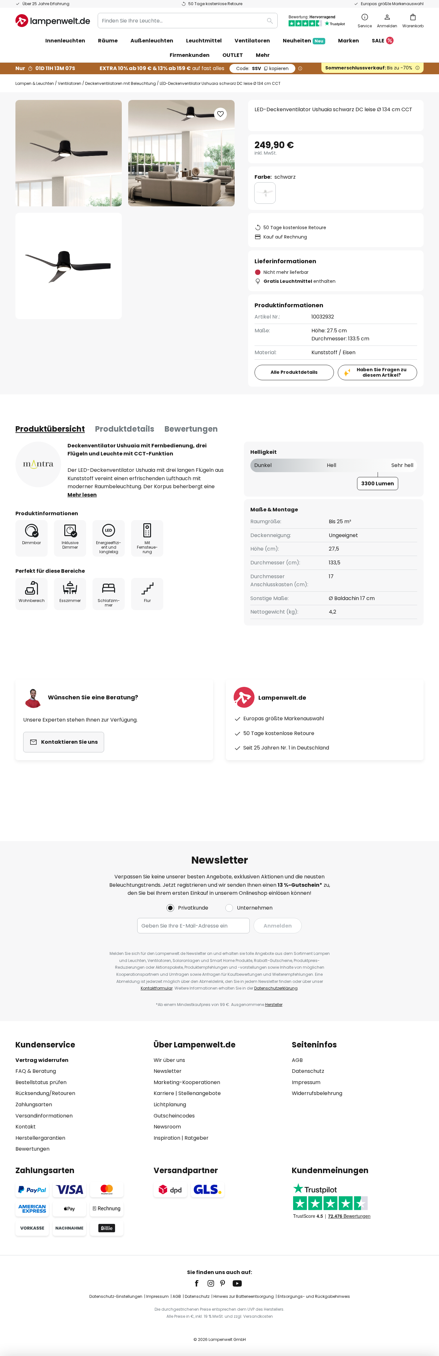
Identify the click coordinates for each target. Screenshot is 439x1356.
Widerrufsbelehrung (317, 1093)
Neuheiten (303, 40)
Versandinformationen (44, 1115)
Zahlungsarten (33, 1104)
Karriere (164, 1093)
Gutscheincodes (174, 1115)
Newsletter (168, 1071)
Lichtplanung (170, 1104)
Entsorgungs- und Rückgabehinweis (314, 1296)
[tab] (50, 429)
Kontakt (25, 1126)
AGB (297, 1060)
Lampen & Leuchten (34, 83)
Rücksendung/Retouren (45, 1093)
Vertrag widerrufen (41, 1060)
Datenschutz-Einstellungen (115, 1296)
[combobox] (187, 20)
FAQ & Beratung (35, 1071)
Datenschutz (308, 1071)
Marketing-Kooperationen (187, 1082)
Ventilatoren (69, 83)
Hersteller (273, 1004)
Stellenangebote (199, 1093)
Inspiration (167, 1138)
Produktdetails (124, 429)
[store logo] (52, 20)
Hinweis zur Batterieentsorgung (243, 1296)
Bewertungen (191, 429)
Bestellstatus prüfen (41, 1082)
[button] (68, 266)
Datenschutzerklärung (276, 988)
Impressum (306, 1082)
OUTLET (232, 55)
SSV (262, 68)
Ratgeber (196, 1138)
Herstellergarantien (40, 1138)
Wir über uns (169, 1060)
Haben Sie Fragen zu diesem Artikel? (382, 372)
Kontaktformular (157, 988)
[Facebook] (201, 1283)
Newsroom (167, 1126)
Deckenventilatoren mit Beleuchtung (120, 83)
